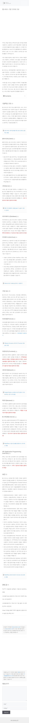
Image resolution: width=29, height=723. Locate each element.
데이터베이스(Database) (9, 216)
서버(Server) (6, 186)
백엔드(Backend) (7, 400)
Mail (19, 672)
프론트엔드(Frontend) (8, 351)
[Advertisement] (14, 25)
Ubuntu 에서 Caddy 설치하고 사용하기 (13, 283)
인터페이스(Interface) (8, 237)
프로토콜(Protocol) (7, 319)
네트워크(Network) (8, 370)
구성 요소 (5, 291)
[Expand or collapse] (25, 96)
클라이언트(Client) (7, 138)
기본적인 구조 (6, 104)
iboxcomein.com (16, 627)
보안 (3, 474)
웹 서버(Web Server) (8, 417)
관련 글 (4, 585)
